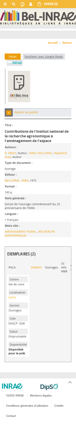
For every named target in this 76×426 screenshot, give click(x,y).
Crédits (58, 405)
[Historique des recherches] (22, 4)
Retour (67, 43)
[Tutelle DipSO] (56, 386)
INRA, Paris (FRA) (40, 153)
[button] (9, 112)
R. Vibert (10, 153)
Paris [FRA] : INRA (16, 180)
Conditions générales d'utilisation (27, 405)
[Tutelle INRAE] (19, 386)
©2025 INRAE (15, 395)
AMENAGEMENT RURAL (21, 231)
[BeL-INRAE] (38, 17)
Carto (12, 297)
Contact (11, 415)
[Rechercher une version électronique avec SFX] (15, 63)
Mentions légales (41, 395)
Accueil (53, 43)
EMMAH (36, 267)
